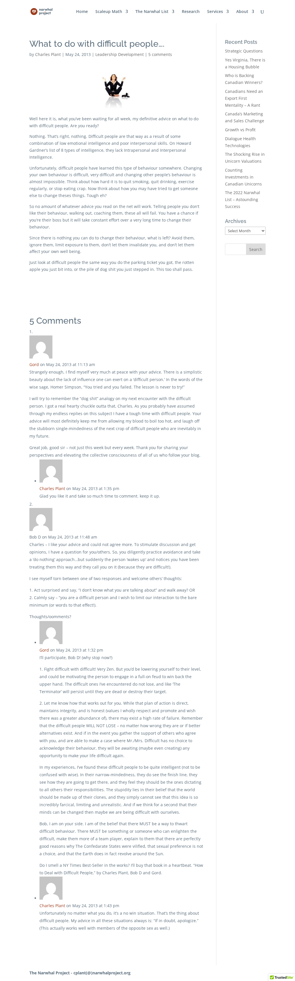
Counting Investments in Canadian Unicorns (243, 177)
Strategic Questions (244, 51)
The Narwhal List (152, 12)
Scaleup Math (108, 12)
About (242, 12)
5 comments (160, 54)
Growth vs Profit (240, 129)
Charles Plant (48, 54)
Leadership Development (119, 54)
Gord (34, 364)
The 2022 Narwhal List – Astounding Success (242, 199)
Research (191, 12)
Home (82, 12)
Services (215, 12)
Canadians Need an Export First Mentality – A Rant (244, 98)
